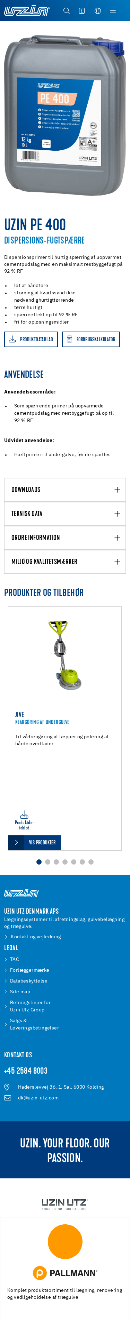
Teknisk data (27, 514)
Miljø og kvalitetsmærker (44, 562)
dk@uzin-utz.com (38, 1098)
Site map (20, 991)
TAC (14, 959)
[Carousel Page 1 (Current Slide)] (39, 862)
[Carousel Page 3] (56, 862)
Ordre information (35, 538)
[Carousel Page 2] (47, 862)
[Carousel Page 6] (82, 862)
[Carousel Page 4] (65, 862)
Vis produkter (42, 843)
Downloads (26, 490)
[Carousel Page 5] (73, 862)
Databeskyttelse (28, 981)
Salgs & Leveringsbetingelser (34, 1024)
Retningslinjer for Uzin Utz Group (30, 1006)
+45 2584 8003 (25, 1071)
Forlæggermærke (30, 970)
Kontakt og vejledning (36, 937)
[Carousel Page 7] (91, 862)
